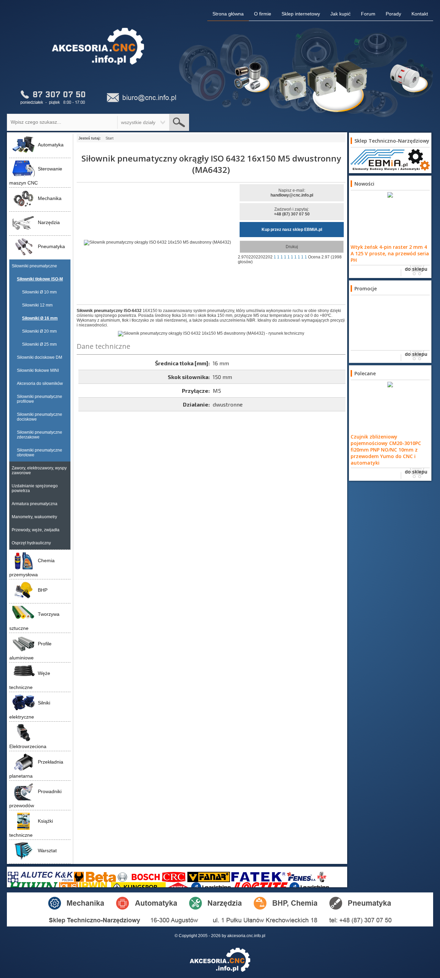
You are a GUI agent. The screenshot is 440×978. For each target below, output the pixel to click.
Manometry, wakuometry (34, 516)
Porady (393, 13)
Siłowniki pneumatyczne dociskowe (39, 417)
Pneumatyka (51, 246)
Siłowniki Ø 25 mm (39, 344)
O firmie (262, 13)
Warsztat (47, 850)
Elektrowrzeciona (27, 746)
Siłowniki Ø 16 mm (40, 318)
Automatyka (51, 144)
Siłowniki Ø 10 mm (39, 292)
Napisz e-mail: (292, 193)
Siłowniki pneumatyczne (34, 266)
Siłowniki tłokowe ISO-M (40, 279)
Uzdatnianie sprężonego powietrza (35, 488)
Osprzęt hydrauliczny (31, 543)
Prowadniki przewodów (35, 798)
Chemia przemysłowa (32, 567)
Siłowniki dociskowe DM (39, 357)
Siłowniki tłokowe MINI (38, 370)
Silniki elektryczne (29, 710)
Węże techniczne (29, 680)
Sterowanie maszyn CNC (35, 176)
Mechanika (50, 198)
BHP (42, 590)
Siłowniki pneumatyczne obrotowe (39, 452)
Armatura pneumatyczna (34, 503)
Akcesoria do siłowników (40, 383)
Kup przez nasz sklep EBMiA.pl (292, 229)
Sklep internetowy (301, 13)
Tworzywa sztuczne (34, 621)
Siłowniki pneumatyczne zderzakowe (39, 435)
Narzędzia (49, 222)
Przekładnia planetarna (36, 769)
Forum (368, 13)
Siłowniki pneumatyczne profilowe (39, 399)
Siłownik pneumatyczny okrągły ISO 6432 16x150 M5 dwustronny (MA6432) (211, 164)
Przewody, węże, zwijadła (35, 529)
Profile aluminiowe (30, 650)
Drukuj (292, 246)
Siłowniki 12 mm (37, 305)
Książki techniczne (31, 828)
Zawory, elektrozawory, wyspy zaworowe (39, 470)
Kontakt (419, 13)
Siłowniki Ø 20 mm (39, 331)
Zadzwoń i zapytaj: (292, 211)
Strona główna (228, 13)
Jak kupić (340, 13)
